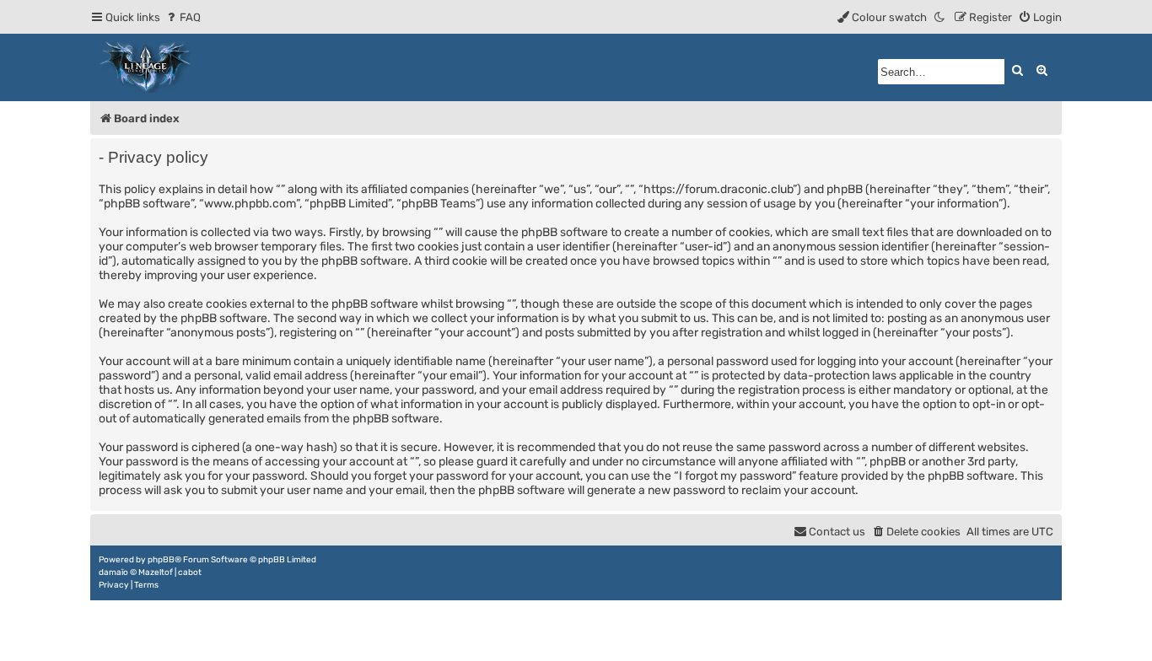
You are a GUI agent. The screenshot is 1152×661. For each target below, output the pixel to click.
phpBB (161, 560)
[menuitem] (182, 17)
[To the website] (146, 67)
